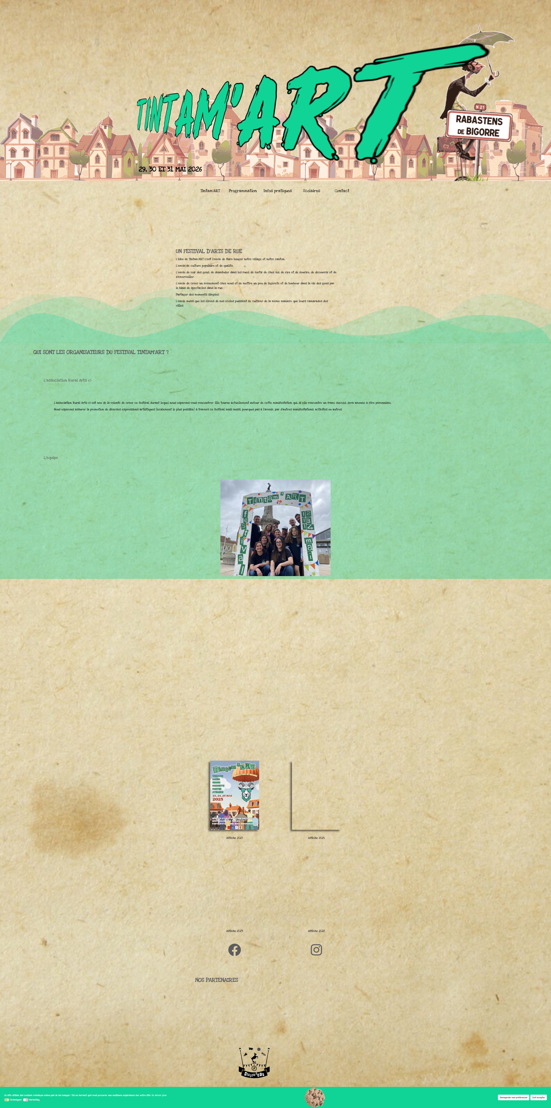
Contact (342, 190)
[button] (6, 1099)
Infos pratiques (278, 190)
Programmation (243, 190)
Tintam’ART (210, 190)
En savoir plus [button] (159, 1095)
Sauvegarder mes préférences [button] (513, 1097)
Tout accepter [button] (538, 1097)
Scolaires (311, 190)
